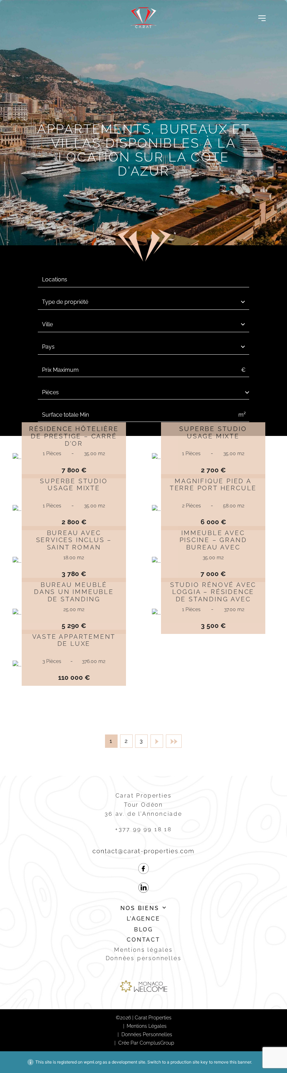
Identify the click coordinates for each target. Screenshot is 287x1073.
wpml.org (93, 1062)
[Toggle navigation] (262, 18)
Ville (47, 324)
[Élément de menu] (143, 870)
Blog (143, 929)
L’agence (143, 918)
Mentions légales (143, 949)
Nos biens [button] (139, 908)
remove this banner (232, 1062)
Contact (143, 939)
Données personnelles (144, 958)
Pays (48, 346)
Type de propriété (65, 302)
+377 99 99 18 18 (143, 829)
